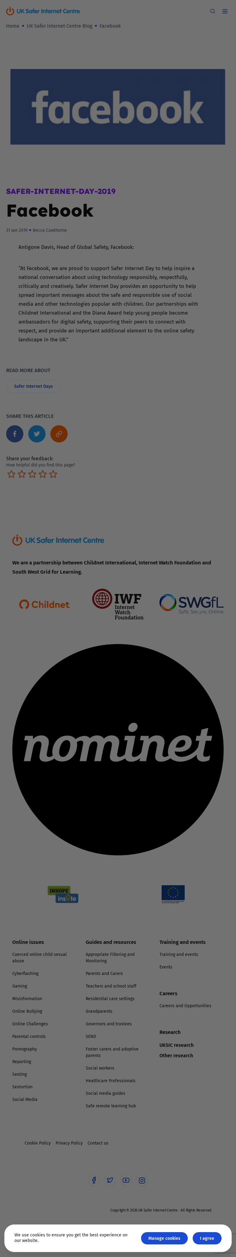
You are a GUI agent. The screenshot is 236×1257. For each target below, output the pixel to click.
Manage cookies (164, 1238)
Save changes (174, 702)
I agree (207, 1238)
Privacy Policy (54, 697)
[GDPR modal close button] (191, 552)
